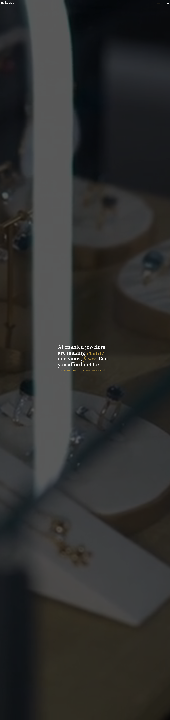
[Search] (163, 3)
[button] (168, 2)
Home (158, 2)
